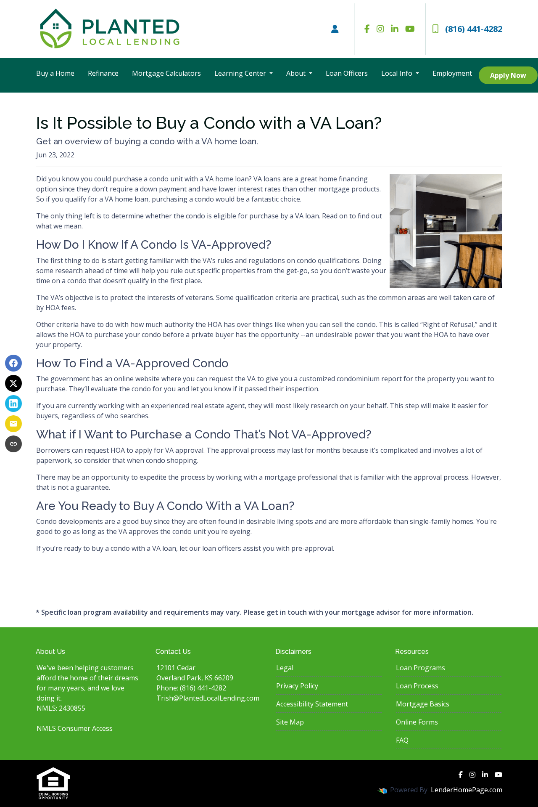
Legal (284, 667)
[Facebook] (367, 29)
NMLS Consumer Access (75, 728)
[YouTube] (410, 29)
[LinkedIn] (394, 29)
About (296, 73)
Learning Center (241, 73)
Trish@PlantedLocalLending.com (207, 698)
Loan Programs (420, 667)
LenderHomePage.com (466, 789)
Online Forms (417, 722)
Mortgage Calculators (166, 73)
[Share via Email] (13, 423)
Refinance (103, 73)
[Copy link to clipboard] (13, 443)
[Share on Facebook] (13, 363)
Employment (452, 73)
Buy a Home (55, 73)
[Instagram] (380, 29)
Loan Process (417, 685)
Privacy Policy (297, 685)
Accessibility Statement (312, 704)
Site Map (290, 722)
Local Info (397, 73)
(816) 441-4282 (473, 29)
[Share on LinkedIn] (13, 403)
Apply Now (508, 75)
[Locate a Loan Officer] (335, 29)
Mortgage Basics (422, 704)
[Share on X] (13, 383)
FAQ (402, 740)
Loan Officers (347, 73)
